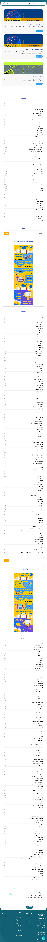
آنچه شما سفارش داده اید (38, 351)
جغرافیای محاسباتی (39, 385)
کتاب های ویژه (40, 205)
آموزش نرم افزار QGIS (39, 343)
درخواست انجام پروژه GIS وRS (37, 398)
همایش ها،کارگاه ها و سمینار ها (37, 533)
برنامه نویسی (40, 368)
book (42, 103)
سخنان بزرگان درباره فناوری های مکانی (36, 434)
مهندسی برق (40, 218)
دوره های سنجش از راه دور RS (37, 136)
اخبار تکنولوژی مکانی (39, 353)
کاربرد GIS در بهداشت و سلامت (37, 463)
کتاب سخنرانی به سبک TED (38, 469)
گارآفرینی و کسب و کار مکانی (38, 484)
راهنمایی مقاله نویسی (39, 421)
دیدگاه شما (41, 408)
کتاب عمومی (41, 193)
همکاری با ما (41, 537)
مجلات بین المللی (40, 493)
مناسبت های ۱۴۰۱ (40, 522)
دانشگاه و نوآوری (40, 124)
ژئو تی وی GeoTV (39, 429)
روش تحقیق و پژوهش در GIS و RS (37, 423)
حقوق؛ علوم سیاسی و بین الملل (37, 120)
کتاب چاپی (41, 186)
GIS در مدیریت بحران (39, 318)
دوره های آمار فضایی (39, 130)
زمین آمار (41, 425)
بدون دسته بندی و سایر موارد (38, 113)
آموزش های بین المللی (39, 347)
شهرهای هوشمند (40, 444)
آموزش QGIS (40, 332)
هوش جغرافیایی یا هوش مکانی (37, 541)
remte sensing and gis (38, 320)
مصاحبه (41, 503)
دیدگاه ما (41, 410)
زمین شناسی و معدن (39, 171)
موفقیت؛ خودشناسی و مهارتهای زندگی (36, 151)
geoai (42, 315)
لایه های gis (40, 212)
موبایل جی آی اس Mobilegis (37, 526)
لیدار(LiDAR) (40, 491)
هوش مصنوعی (40, 543)
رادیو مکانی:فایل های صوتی (38, 415)
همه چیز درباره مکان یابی (38, 539)
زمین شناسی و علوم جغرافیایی (37, 164)
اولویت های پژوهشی (39, 364)
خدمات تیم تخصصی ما (39, 396)
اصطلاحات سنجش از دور (38, 358)
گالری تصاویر (40, 486)
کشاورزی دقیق (40, 476)
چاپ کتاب (41, 387)
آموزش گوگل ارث (40, 339)
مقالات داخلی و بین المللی (38, 514)
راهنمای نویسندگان (39, 417)
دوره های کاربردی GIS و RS (38, 406)
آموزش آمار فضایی (39, 334)
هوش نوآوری (40, 547)
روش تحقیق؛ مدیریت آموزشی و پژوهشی (36, 154)
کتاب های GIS (40, 197)
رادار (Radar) (40, 412)
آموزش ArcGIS (40, 324)
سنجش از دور (40, 436)
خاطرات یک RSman (39, 391)
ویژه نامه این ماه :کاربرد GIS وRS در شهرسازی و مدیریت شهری (32, 552)
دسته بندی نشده (40, 126)
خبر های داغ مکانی (39, 393)
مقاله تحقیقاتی (40, 518)
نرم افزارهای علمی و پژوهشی (38, 156)
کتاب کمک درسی (40, 195)
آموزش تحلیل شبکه (39, 337)
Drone (41, 105)
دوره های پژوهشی (39, 134)
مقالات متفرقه (40, 516)
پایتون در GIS (40, 377)
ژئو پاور (41, 427)
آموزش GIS (41, 330)
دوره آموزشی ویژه (40, 402)
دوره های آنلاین (40, 404)
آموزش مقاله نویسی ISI (39, 341)
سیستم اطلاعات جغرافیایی (38, 438)
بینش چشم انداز (40, 372)
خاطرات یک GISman (39, 389)
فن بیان (41, 453)
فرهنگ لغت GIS (40, 450)
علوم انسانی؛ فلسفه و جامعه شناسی (36, 175)
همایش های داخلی (39, 535)
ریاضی (42, 160)
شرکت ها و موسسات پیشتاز (38, 442)
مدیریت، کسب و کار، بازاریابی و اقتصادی (36, 214)
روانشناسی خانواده (39, 141)
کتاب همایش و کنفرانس (39, 207)
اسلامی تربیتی (40, 111)
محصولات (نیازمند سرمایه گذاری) (37, 495)
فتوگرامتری (41, 448)
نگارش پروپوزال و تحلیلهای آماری (37, 158)
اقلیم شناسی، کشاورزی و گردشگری (37, 167)
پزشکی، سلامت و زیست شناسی (37, 145)
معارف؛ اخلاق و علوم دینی (38, 216)
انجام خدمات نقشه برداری (38, 362)
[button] (29, 4)
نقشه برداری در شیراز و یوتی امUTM (36, 529)
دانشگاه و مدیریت (39, 122)
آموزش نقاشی (40, 345)
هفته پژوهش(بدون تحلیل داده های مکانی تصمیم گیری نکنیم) (32, 531)
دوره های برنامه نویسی (39, 132)
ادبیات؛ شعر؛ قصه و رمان (38, 109)
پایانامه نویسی (40, 375)
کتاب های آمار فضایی (39, 199)
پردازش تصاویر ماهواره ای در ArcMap (36, 379)
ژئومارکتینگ (41, 431)
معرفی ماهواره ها (40, 507)
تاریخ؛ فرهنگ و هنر (39, 117)
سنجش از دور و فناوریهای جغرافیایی (36, 173)
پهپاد (42, 383)
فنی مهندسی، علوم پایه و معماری (37, 182)
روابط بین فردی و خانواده (38, 147)
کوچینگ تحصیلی (40, 482)
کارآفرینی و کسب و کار (39, 459)
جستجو (7, 233)
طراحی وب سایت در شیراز (38, 446)
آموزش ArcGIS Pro (39, 326)
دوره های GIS (40, 128)
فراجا (42, 177)
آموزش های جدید (40, 349)
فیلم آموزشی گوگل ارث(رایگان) (37, 455)
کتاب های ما (41, 474)
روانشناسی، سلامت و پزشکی (38, 143)
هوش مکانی (41, 545)
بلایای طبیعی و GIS (39, 370)
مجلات (41, 188)
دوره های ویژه (40, 139)
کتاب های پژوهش (40, 201)
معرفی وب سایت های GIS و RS (37, 512)
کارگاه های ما (40, 467)
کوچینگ (41, 480)
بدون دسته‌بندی (40, 115)
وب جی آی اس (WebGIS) (38, 550)
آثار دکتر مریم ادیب (39, 107)
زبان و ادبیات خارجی (39, 162)
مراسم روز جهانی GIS (39, 501)
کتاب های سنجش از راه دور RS (37, 203)
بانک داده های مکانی (39, 366)
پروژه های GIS (40, 381)
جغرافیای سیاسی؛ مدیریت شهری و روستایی (35, 169)
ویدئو (42, 220)
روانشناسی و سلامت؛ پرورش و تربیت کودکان (35, 149)
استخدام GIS (40, 356)
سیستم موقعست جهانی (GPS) (37, 440)
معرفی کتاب (41, 505)
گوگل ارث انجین (40, 488)
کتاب (42, 184)
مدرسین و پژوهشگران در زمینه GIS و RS (36, 497)
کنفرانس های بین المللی (39, 478)
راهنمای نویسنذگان (39, 419)
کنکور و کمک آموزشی (39, 209)
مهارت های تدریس (39, 524)
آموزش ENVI (40, 328)
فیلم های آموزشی (40, 457)
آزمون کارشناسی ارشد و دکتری (37, 322)
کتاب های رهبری (40, 472)
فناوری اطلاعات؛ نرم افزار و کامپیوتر (37, 180)
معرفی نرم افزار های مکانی (38, 510)
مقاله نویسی (40, 520)
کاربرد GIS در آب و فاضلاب (38, 461)
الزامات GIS (41, 360)
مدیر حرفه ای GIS (40, 499)
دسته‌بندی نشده (40, 400)
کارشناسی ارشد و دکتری (39, 465)
